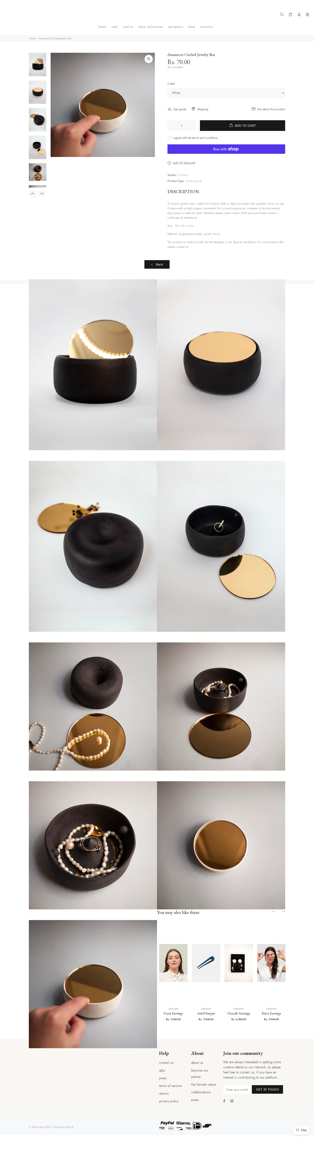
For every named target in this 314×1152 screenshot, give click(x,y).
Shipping (202, 109)
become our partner (199, 1073)
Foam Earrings (173, 1013)
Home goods (193, 181)
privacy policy (169, 1101)
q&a (162, 1070)
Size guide (179, 109)
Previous (33, 193)
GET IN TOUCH (267, 1089)
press (162, 1078)
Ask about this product (271, 109)
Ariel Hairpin (206, 1013)
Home (32, 38)
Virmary (183, 175)
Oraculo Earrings (238, 1013)
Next (42, 193)
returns (164, 1093)
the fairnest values (203, 1084)
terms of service (170, 1085)
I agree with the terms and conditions (195, 138)
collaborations (201, 1092)
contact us (166, 1062)
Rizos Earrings (271, 1013)
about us (197, 1062)
